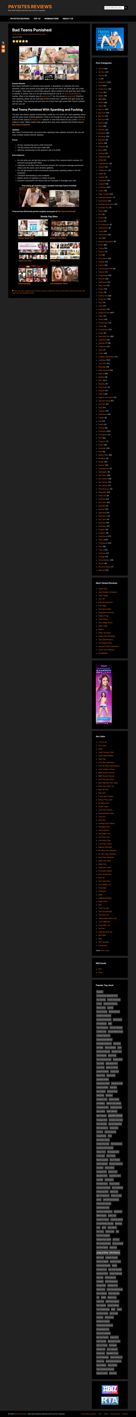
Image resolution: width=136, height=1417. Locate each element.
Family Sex (102, 235)
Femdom (109, 1095)
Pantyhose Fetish (103, 1083)
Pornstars (102, 431)
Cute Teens (111, 1156)
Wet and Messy (104, 567)
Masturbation (103, 370)
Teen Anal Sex (114, 1293)
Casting (101, 153)
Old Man (100, 1048)
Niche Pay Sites (104, 861)
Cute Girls (100, 1067)
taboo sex (114, 1192)
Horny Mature (103, 830)
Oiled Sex (100, 1095)
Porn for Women (116, 1028)
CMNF (100, 174)
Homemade (103, 323)
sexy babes (101, 1091)
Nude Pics (102, 864)
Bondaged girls (113, 1152)
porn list (101, 878)
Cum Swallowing (103, 1309)
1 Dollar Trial (101, 1032)
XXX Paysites (103, 942)
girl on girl (114, 1313)
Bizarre (101, 123)
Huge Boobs (101, 1136)
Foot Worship (102, 1124)
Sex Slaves (102, 485)
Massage (102, 367)
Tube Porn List (104, 925)
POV (100, 438)
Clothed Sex (103, 170)
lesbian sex (101, 1349)
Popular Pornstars (103, 1188)
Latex (100, 350)
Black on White (112, 1067)
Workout (101, 570)
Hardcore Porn (102, 1273)
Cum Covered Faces (114, 1289)
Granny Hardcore (115, 1164)
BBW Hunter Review (106, 773)
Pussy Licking (102, 1012)
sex (117, 1232)
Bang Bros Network (106, 612)
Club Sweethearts (105, 640)
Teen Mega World (105, 623)
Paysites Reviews (30, 6)
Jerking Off (102, 343)
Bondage (102, 136)
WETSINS (102, 935)
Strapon (101, 530)
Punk (100, 452)
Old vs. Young (102, 1345)
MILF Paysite (101, 1116)
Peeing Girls (117, 1059)
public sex (112, 1216)
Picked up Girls (102, 1192)
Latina (100, 353)
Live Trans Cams (105, 844)
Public (100, 445)
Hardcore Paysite (103, 1052)
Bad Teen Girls (19, 291)
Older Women (112, 1111)
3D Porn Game (102, 1247)
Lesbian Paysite (111, 1258)
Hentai (101, 319)
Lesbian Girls (112, 1285)
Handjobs (102, 309)
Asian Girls (114, 1337)
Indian (100, 333)
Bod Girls (102, 793)
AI (99, 79)
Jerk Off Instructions (111, 1200)
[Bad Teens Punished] (49, 63)
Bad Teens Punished (66, 211)
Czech (100, 191)
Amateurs (102, 82)
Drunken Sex (103, 208)
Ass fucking (101, 1000)
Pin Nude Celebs (105, 871)
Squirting (102, 523)
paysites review (102, 1079)
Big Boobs (118, 1212)
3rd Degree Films (105, 643)
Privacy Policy (115, 1414)
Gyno (100, 302)
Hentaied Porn (104, 827)
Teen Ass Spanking (62, 291)
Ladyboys (102, 347)
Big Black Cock (112, 1353)
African (101, 75)
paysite (110, 1008)
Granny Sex (103, 296)
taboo (99, 1200)
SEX (100, 905)
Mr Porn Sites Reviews (107, 854)
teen (98, 1228)
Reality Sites (103, 455)
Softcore (101, 499)
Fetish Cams (103, 807)
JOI (98, 1297)
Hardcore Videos (103, 1321)
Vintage (101, 557)
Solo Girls (102, 502)
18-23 (14, 34)
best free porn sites (106, 779)
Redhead (102, 458)
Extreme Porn (103, 803)
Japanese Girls (114, 1176)
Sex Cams (102, 475)
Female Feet (101, 1285)
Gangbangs (103, 275)
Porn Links (105, 951)
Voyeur (101, 563)
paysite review (115, 1115)
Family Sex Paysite (104, 1204)
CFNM (100, 160)
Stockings (102, 526)
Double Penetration (106, 204)
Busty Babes (101, 1365)
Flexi (100, 255)
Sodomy (100, 1317)
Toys (100, 546)
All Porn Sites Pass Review (109, 766)
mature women (102, 1087)
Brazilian (101, 140)
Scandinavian (103, 469)
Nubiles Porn (37, 120)
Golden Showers (103, 1144)
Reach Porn (103, 901)
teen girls (116, 1044)
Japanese (102, 340)
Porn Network (117, 1188)
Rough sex (101, 1353)
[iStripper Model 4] (104, 724)
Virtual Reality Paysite (105, 1224)
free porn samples (103, 1333)
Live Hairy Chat (104, 840)
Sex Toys (100, 1232)
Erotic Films (109, 1168)
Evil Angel (102, 606)
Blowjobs (102, 133)
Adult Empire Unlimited (107, 592)
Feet (100, 238)
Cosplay (101, 177)
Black (100, 126)
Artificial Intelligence (104, 1212)
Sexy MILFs (112, 1228)
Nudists (101, 391)
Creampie (102, 180)
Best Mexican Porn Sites (108, 783)
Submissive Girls (103, 1208)
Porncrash (102, 888)
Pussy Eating (114, 1184)
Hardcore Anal (117, 1083)
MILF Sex (100, 1258)
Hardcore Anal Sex (104, 1016)
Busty (100, 150)
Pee (99, 421)
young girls (109, 1180)
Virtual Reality (104, 560)
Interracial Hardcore (113, 1361)
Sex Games (103, 479)
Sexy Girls (112, 1055)
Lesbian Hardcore (103, 1036)
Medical (101, 377)
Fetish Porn (109, 1317)
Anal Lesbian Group (106, 769)
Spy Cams (102, 519)
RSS (100, 969)
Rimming (118, 1224)
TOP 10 (36, 18)
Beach (100, 106)
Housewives (103, 330)
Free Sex (101, 817)
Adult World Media (105, 756)
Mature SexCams (105, 847)
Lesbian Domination (106, 357)
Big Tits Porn (103, 790)
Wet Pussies (101, 1305)
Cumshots (102, 187)
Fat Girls (100, 1168)
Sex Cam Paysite (115, 1269)
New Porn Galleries (106, 857)
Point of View (116, 1196)
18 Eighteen (103, 653)
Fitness (101, 252)
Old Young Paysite (104, 1243)
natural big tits (110, 1132)
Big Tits (101, 116)
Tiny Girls (100, 1063)
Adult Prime (103, 619)
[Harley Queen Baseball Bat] (110, 50)
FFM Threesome (111, 1281)
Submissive (103, 536)
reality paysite (102, 1164)
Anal (100, 86)
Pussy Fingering (116, 1273)
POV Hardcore (116, 1144)
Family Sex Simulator (106, 636)
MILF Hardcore (102, 1128)
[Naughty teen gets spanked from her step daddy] (34, 206)
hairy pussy (117, 1020)
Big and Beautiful (115, 1124)
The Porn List (103, 915)
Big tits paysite (102, 1160)
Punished (31, 34)
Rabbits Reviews (105, 898)
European (112, 1345)
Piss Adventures (104, 874)
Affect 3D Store (104, 633)
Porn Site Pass (104, 881)
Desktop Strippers (105, 197)
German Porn (102, 1269)
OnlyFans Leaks (104, 868)
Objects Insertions (105, 397)
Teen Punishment (75, 291)
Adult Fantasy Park (106, 752)
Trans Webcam (104, 922)
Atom (100, 972)
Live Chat (102, 363)
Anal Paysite (101, 1341)
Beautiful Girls (102, 1176)
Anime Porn (103, 89)
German (101, 279)
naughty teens (29, 291)
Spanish (101, 509)
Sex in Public (115, 1160)
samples (100, 1180)
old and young (67, 94)
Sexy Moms (112, 1365)
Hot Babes (101, 1103)
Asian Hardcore (116, 1357)
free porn (112, 1373)
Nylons (101, 394)
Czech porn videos (105, 796)
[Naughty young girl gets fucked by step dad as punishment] (64, 206)
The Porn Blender (105, 912)
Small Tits (102, 496)
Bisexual (101, 120)
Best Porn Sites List (106, 786)
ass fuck (116, 1239)
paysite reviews (102, 1071)
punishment (46, 96)
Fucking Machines (105, 269)
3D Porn (101, 72)
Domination (102, 201)
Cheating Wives (116, 1220)
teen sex (81, 120)
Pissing (101, 428)
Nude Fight (102, 387)
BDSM (100, 103)
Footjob (101, 262)
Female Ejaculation (105, 241)
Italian (114, 1265)
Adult (100, 749)
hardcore (77, 94)
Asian (100, 92)
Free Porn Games (105, 810)
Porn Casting (101, 1293)
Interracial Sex (104, 336)
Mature (101, 374)
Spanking (38, 34)
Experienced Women (104, 1040)
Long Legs (101, 1156)
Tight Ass (100, 1301)
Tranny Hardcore (114, 1000)
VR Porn (101, 929)
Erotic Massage (102, 1357)
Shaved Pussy (104, 489)
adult (104, 1228)
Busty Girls (111, 1075)
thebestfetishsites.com (107, 918)
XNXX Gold (102, 626)
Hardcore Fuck (115, 1107)
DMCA (106, 1414)
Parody (101, 418)
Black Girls (101, 1075)
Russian (101, 465)
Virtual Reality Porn (115, 1032)
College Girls (101, 1172)
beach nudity (114, 1099)
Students (102, 533)
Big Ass (101, 109)
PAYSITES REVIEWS (19, 18)
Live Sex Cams (102, 1313)
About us (68, 18)
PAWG (103, 1297)
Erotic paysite (110, 1277)
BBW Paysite (101, 1216)
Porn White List (104, 884)
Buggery (100, 992)
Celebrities (102, 157)
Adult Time (102, 589)
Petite (100, 424)
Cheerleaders (103, 164)
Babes (100, 96)
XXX (100, 939)
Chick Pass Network (106, 650)
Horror (100, 326)
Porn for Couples (103, 1235)
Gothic (101, 292)
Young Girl (114, 1071)
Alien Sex (102, 759)
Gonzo (101, 289)
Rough (100, 462)
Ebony (100, 211)
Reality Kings (103, 616)
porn (119, 1048)
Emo (100, 214)
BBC (110, 1024)
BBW (100, 99)
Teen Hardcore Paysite (105, 1369)
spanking (71, 96)
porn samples (112, 1349)
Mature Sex (113, 1172)
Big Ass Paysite (102, 1337)
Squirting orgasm (112, 1301)
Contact (125, 1414)
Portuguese (103, 435)
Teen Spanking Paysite (26, 293)
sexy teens (101, 1111)
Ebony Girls (101, 1008)
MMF (113, 1309)
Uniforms (102, 553)
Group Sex (102, 299)
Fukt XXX (102, 820)
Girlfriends (102, 282)
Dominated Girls (103, 1329)
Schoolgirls (102, 472)
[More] (3, 50)
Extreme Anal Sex (115, 1120)
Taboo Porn (101, 1152)
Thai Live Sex (103, 908)
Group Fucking (113, 1305)
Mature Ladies (102, 1373)
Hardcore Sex (103, 313)
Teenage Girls (102, 1120)
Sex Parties (103, 482)
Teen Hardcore (102, 1028)
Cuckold (101, 184)
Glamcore (100, 1361)
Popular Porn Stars (104, 1239)
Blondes (101, 130)
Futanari (101, 272)
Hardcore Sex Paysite (105, 1148)
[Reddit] (3, 46)
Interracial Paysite (103, 1265)
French (101, 265)
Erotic (100, 221)
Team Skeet (103, 596)
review (99, 1004)
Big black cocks (114, 1341)
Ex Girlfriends (103, 225)
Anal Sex (113, 1087)
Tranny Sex (110, 1232)
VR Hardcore (101, 1024)
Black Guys (112, 1297)
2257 (100, 1414)
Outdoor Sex (116, 1052)
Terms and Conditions (88, 1414)
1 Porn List (102, 742)
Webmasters (51, 18)
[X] (3, 42)
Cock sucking (118, 1243)
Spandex (101, 506)
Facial (100, 231)
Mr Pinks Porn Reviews (107, 851)
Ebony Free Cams (105, 800)
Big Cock (101, 113)
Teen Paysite (101, 1055)
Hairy (100, 306)
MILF (100, 380)
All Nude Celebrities (106, 762)
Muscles (101, 384)
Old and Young (22, 34)
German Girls (112, 1091)
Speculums (102, 516)
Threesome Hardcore (105, 1325)
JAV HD (101, 599)
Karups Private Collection (108, 646)
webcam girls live (105, 932)
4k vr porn (102, 746)
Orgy (100, 408)
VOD (109, 1136)
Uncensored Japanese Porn (107, 996)
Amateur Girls (102, 1099)
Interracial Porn (104, 834)
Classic (101, 167)
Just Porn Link (104, 837)
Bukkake (101, 147)
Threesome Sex (102, 1107)
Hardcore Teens (103, 1220)
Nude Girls (114, 1128)
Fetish (100, 245)
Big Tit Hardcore (103, 1196)
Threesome (102, 543)
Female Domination (104, 1020)
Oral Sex (101, 404)
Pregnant (102, 441)
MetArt (101, 629)
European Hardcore (104, 1044)
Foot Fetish (102, 258)
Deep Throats (103, 194)
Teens (44, 34)
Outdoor (101, 411)
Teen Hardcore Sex (104, 1059)
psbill (100, 895)
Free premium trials (106, 813)
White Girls (101, 1289)
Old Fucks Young (103, 1140)
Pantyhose (102, 414)
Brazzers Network (105, 602)
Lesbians (102, 360)
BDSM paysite (114, 1012)
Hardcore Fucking (110, 1004)
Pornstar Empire (104, 609)
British (100, 143)
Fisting (101, 248)
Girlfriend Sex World (106, 823)
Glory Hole (102, 286)
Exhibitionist (103, 228)
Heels (100, 316)
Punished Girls (102, 1184)
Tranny (101, 550)
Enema (101, 218)
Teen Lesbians (110, 1048)
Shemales (102, 492)
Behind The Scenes (114, 1103)
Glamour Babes (102, 1262)
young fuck (102, 945)
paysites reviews (40, 291)
